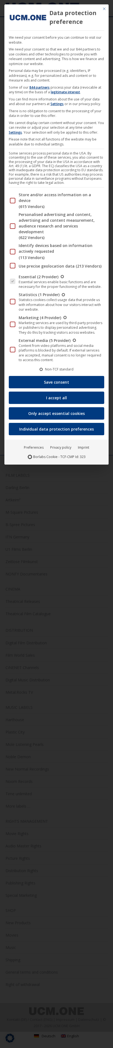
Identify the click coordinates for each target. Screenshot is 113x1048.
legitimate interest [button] (65, 92)
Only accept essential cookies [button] (56, 413)
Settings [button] (57, 104)
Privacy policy (60, 447)
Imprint (83, 447)
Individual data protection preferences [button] (56, 429)
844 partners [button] (39, 87)
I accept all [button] (56, 397)
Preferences (34, 447)
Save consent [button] (56, 382)
